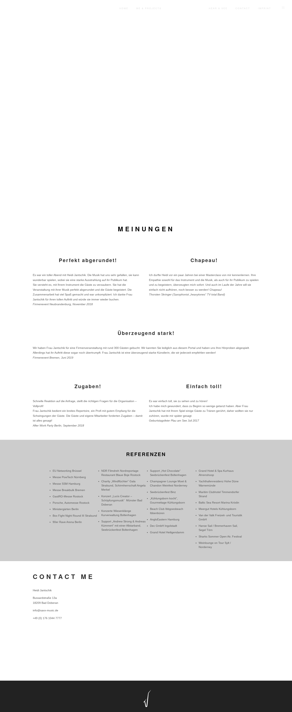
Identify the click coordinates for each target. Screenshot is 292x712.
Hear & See (218, 8)
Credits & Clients (185, 8)
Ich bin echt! (161, 668)
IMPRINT (264, 8)
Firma (211, 575)
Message (155, 619)
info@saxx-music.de (45, 610)
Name (153, 575)
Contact (242, 8)
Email (153, 597)
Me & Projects (148, 8)
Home (123, 8)
